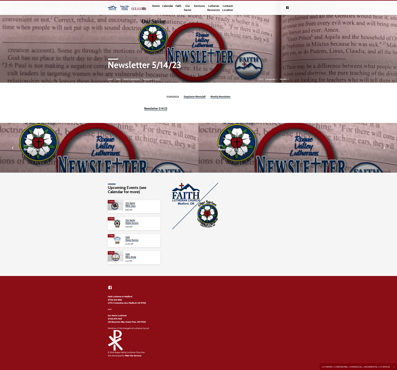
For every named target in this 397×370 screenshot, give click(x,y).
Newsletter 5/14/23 (151, 79)
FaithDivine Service (131, 238)
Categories (270, 79)
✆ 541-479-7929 (115, 318)
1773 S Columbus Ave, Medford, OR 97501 (127, 303)
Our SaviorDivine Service (131, 221)
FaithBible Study (130, 255)
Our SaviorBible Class (130, 204)
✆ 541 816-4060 (115, 300)
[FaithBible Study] (115, 256)
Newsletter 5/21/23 (232, 149)
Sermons (199, 5)
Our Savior (187, 7)
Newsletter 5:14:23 (155, 108)
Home (156, 5)
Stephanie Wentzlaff (195, 96)
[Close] (394, 367)
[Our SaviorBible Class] (115, 205)
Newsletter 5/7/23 (37, 149)
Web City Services (133, 355)
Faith (178, 5)
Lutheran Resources (213, 7)
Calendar (167, 5)
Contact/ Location (227, 7)
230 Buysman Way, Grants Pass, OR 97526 (127, 322)
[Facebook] (287, 8)
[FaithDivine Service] (115, 239)
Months (283, 79)
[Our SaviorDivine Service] (115, 222)
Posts (118, 79)
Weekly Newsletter (132, 79)
